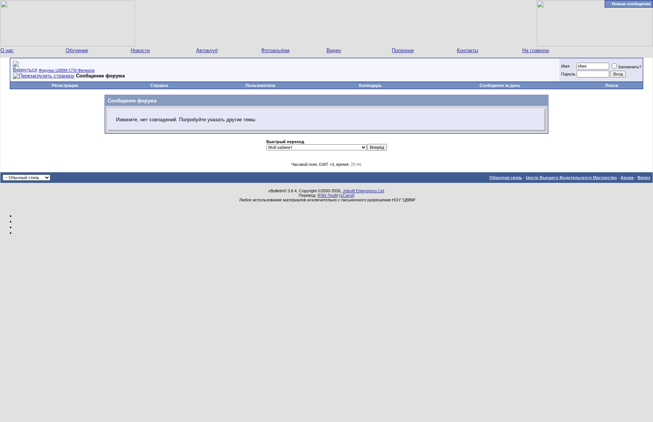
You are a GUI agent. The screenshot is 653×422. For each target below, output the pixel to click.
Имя (565, 66)
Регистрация (65, 85)
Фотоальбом (275, 50)
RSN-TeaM (327, 195)
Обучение (77, 50)
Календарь (370, 85)
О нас (7, 50)
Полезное (403, 50)
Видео (333, 50)
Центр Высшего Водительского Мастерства (571, 177)
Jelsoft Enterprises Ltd (363, 191)
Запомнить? (629, 67)
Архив (627, 177)
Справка (159, 85)
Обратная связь (505, 177)
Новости (140, 50)
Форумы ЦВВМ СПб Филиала (66, 70)
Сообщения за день (500, 85)
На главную (535, 50)
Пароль (568, 74)
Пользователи (260, 85)
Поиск (611, 85)
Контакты (467, 50)
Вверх (644, 177)
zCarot (346, 195)
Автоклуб (207, 50)
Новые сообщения (631, 4)
